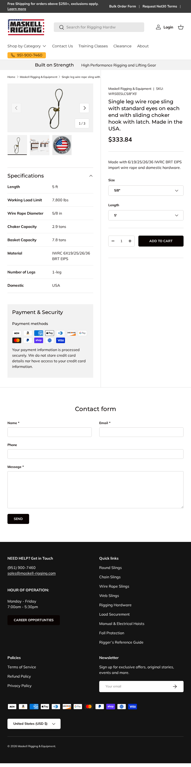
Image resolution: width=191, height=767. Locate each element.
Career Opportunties (34, 620)
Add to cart (161, 241)
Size (111, 180)
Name (12, 423)
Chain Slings (110, 577)
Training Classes (93, 46)
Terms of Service (21, 667)
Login (168, 27)
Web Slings (109, 595)
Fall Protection (111, 633)
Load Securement (114, 614)
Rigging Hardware (115, 605)
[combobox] (99, 27)
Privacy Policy (19, 685)
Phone (12, 445)
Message (14, 467)
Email (103, 423)
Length (113, 205)
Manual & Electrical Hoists (121, 623)
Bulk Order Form (122, 6)
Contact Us (62, 46)
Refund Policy (19, 676)
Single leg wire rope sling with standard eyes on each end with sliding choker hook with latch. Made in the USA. (90, 77)
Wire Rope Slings (114, 586)
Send (18, 519)
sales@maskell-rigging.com (31, 573)
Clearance (122, 46)
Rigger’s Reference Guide (121, 642)
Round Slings (110, 567)
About (143, 46)
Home (11, 77)
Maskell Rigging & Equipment (38, 77)
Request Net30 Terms (160, 6)
